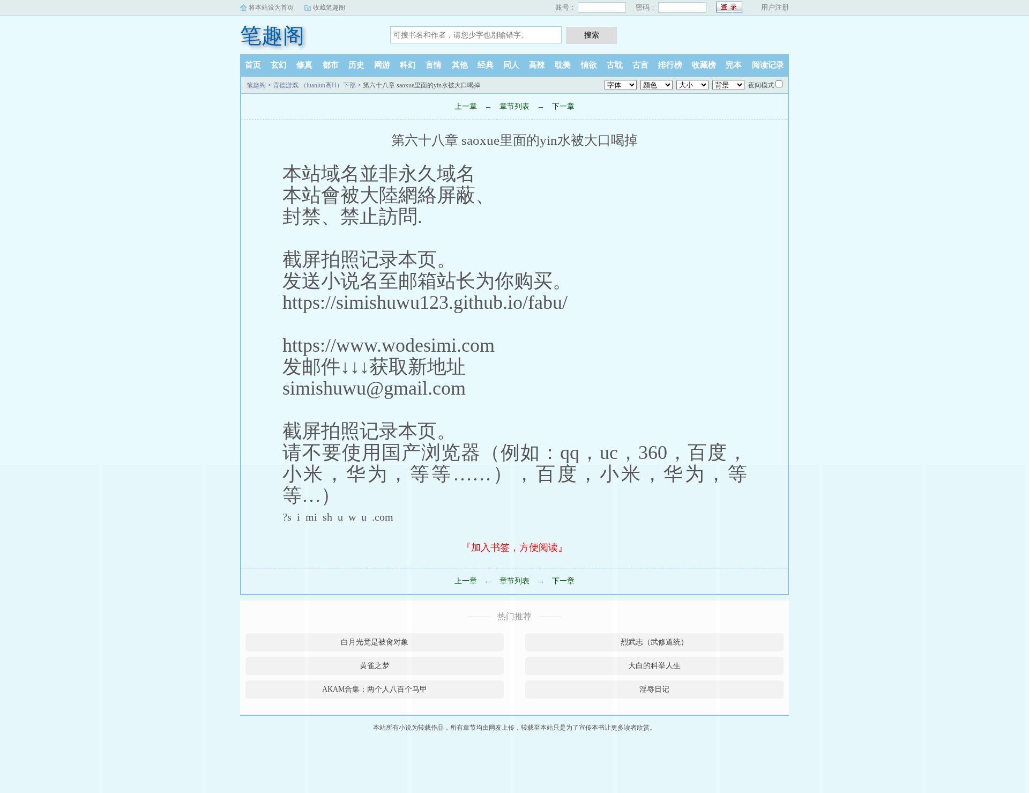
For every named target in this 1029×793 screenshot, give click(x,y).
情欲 (589, 65)
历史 (356, 65)
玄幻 (279, 65)
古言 (640, 65)
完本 (734, 65)
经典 (486, 65)
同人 (511, 65)
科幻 (408, 65)
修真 (304, 65)
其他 (460, 65)
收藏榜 (704, 65)
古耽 (615, 65)
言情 (434, 65)
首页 (253, 65)
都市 (331, 65)
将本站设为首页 (271, 7)
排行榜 (670, 65)
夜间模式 (761, 85)
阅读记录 (768, 65)
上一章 (465, 106)
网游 (382, 65)
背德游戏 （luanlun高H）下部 (314, 85)
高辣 (537, 65)
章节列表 (514, 106)
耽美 (563, 65)
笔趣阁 (272, 36)
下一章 (563, 106)
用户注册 (775, 7)
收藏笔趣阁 (329, 7)
